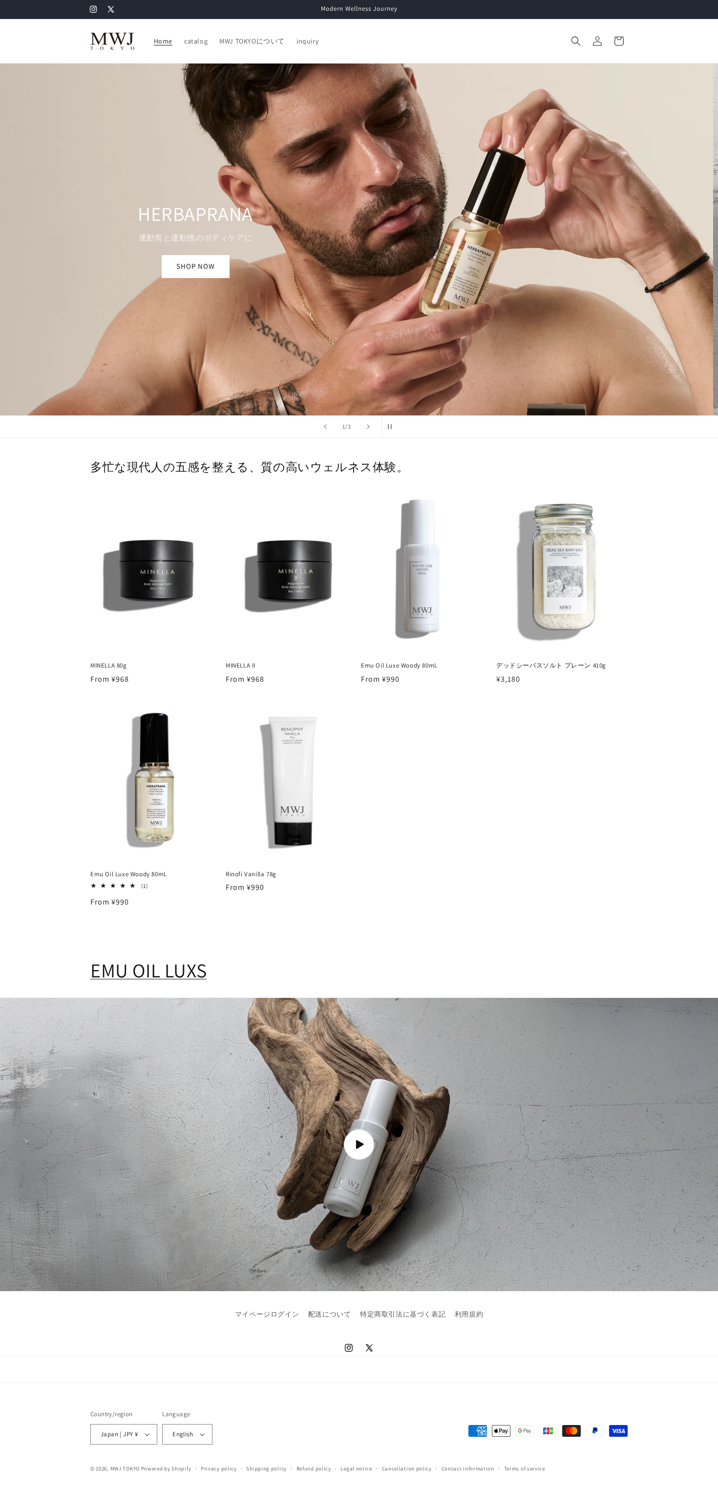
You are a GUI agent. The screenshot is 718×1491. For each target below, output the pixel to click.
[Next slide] (368, 426)
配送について (329, 1314)
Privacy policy (219, 1468)
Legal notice (356, 1468)
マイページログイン (267, 1314)
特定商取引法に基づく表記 (402, 1314)
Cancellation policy (407, 1468)
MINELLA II (240, 666)
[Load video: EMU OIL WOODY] (359, 1144)
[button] (576, 41)
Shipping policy (266, 1468)
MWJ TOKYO (125, 1468)
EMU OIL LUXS (148, 970)
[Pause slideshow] (392, 426)
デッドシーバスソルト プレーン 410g (551, 666)
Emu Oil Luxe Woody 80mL (399, 666)
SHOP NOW (200, 266)
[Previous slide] (325, 426)
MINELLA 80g (108, 666)
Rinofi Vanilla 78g (251, 874)
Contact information (468, 1468)
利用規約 (469, 1314)
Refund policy (313, 1468)
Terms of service (524, 1468)
